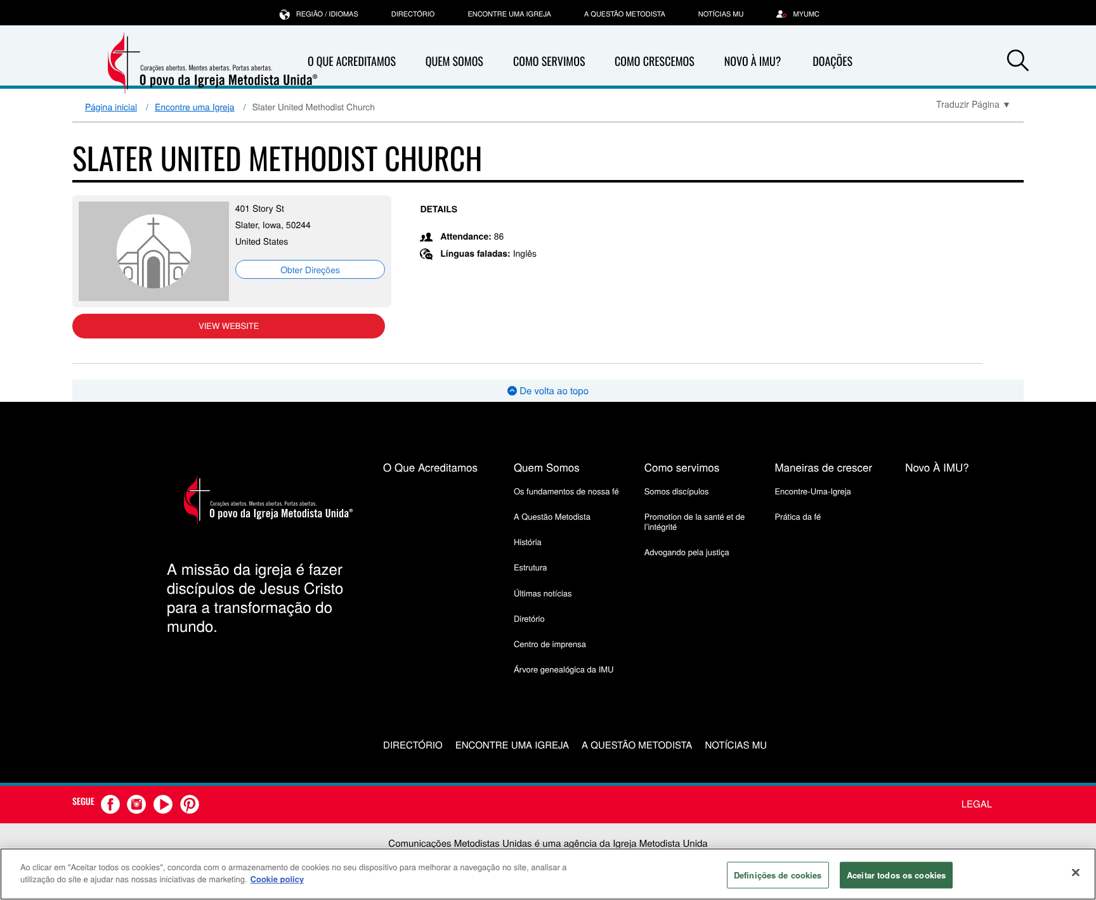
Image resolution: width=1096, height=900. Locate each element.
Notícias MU (721, 14)
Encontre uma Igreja (195, 106)
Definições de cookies (778, 875)
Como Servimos (549, 61)
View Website (229, 325)
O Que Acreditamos (352, 61)
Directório (413, 14)
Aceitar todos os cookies (896, 875)
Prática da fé (797, 516)
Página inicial (111, 106)
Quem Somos (454, 61)
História (528, 542)
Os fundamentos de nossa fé (566, 491)
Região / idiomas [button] (327, 14)
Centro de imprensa (550, 644)
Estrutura (530, 567)
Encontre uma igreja (509, 14)
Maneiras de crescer (823, 467)
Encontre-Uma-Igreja (812, 491)
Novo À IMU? (752, 61)
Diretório (529, 618)
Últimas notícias (543, 593)
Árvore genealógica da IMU (564, 669)
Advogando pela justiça (686, 552)
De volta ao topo (553, 390)
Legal (977, 804)
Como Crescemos (655, 61)
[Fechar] (1076, 872)
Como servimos (682, 467)
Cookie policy (277, 879)
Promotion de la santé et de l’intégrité (694, 521)
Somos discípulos (676, 491)
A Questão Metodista (624, 14)
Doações (832, 61)
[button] (1018, 62)
